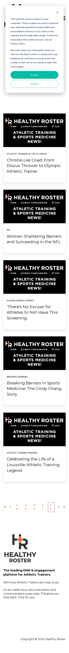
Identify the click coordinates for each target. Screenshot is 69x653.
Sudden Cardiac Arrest (20, 300)
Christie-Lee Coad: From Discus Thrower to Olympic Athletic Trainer (34, 166)
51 (42, 507)
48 (17, 507)
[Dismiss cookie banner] (57, 13)
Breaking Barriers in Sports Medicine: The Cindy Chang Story (34, 389)
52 (51, 507)
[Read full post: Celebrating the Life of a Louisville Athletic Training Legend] (34, 429)
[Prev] (10, 507)
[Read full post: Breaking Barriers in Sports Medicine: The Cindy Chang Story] (34, 353)
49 (26, 507)
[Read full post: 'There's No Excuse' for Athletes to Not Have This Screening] (34, 277)
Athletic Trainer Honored (22, 453)
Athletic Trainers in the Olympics (27, 154)
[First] (4, 507)
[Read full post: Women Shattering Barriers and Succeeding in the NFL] (34, 206)
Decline (35, 83)
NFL (9, 230)
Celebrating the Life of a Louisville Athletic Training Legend (33, 465)
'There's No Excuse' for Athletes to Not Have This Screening (32, 312)
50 (34, 507)
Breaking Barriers (17, 377)
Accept (34, 74)
